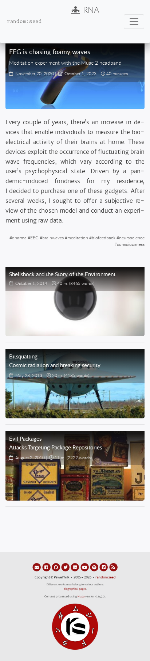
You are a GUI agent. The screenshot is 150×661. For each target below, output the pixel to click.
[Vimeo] (104, 567)
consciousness (131, 244)
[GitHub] (56, 567)
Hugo (81, 596)
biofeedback (103, 237)
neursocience (132, 237)
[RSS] (113, 567)
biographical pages (75, 588)
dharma (19, 237)
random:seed (105, 577)
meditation (77, 237)
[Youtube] (85, 567)
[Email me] (37, 567)
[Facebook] (46, 567)
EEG (34, 237)
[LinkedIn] (75, 567)
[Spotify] (94, 567)
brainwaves (53, 237)
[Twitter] (66, 567)
